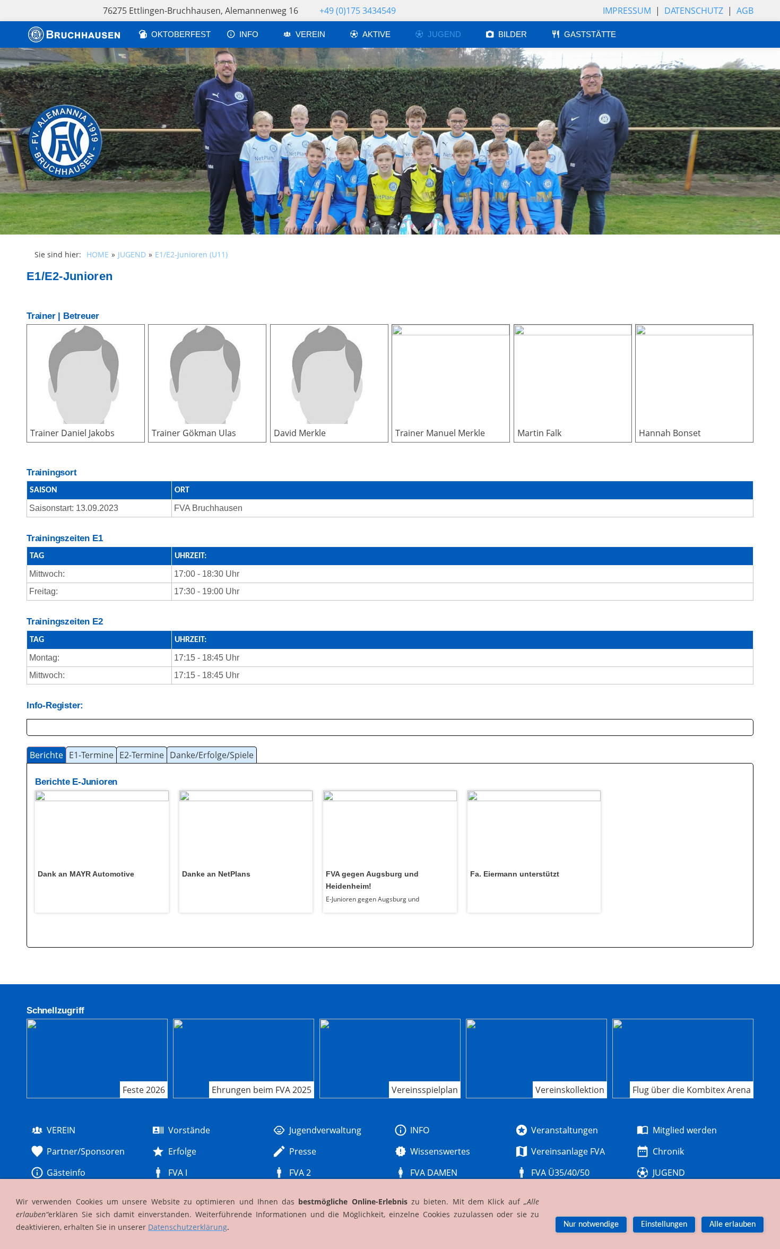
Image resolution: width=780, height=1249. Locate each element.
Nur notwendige (591, 1224)
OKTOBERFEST (181, 34)
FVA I (177, 1172)
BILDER (513, 34)
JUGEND (445, 34)
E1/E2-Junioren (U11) (191, 254)
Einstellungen (664, 1224)
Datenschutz (693, 10)
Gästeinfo (66, 1172)
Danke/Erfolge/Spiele (212, 755)
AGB (744, 10)
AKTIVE (377, 34)
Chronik (668, 1151)
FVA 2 (299, 1172)
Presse (302, 1151)
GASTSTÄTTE (590, 34)
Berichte (46, 755)
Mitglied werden (684, 1130)
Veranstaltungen (564, 1130)
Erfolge (182, 1151)
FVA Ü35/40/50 (560, 1172)
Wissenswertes (440, 1151)
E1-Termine (91, 755)
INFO (250, 34)
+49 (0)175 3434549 (357, 10)
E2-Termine (141, 755)
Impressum (627, 10)
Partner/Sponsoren (86, 1151)
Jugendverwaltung (325, 1130)
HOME (97, 254)
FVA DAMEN (433, 1172)
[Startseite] (75, 34)
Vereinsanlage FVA (568, 1151)
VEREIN (311, 34)
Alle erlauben (732, 1224)
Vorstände (189, 1130)
